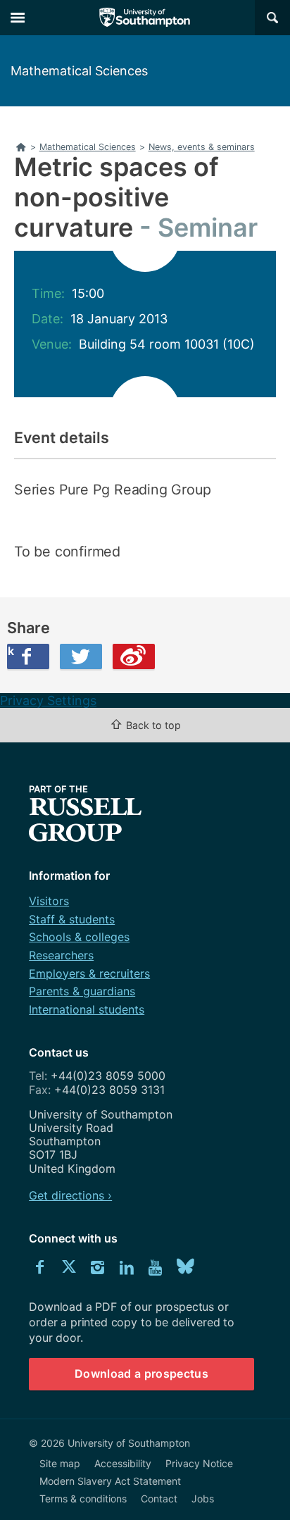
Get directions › (70, 1195)
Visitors (49, 901)
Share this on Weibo (134, 656)
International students (86, 1009)
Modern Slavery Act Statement (110, 1481)
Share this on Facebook (10, 651)
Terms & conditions (83, 1499)
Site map (59, 1463)
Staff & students (72, 919)
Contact (159, 1499)
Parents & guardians (82, 991)
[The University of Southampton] (145, 17)
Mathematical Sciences (79, 70)
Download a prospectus (141, 1373)
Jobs (202, 1499)
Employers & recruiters (89, 973)
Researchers (61, 955)
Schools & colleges (79, 937)
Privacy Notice (199, 1463)
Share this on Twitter (81, 656)
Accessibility (122, 1463)
